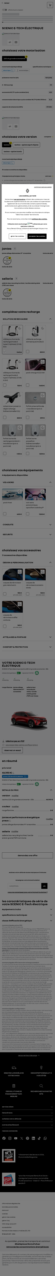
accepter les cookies (37, 236)
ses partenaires (19, 199)
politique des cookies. (39, 219)
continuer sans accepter (43, 187)
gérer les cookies (17, 236)
